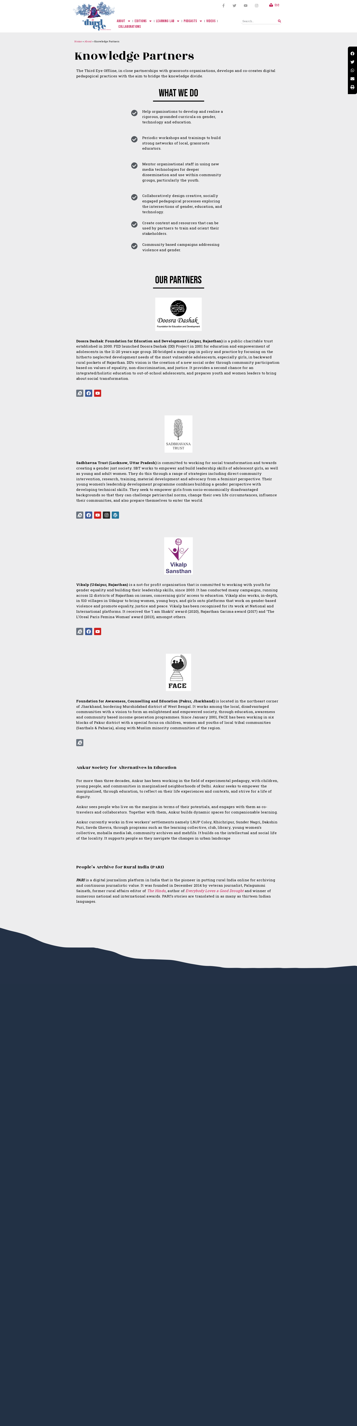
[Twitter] (234, 5)
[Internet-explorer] (79, 393)
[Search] (279, 21)
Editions (141, 21)
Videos (211, 21)
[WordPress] (115, 515)
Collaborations (129, 26)
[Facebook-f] (223, 5)
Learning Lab (165, 21)
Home (78, 41)
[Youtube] (245, 5)
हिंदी (277, 5)
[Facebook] (88, 393)
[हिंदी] (271, 5)
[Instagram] (256, 5)
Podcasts (190, 21)
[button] (352, 53)
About (121, 21)
